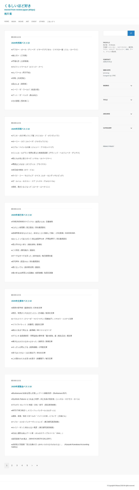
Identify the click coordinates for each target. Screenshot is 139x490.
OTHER (42, 21)
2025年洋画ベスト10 (20, 129)
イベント (109, 51)
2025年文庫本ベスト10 (21, 301)
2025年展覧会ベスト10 (21, 386)
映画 (127, 49)
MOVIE (20, 21)
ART (27, 21)
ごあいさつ (51, 21)
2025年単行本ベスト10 (21, 215)
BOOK (14, 21)
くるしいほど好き (19, 9)
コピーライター (122, 47)
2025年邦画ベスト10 (20, 43)
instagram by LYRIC (109, 75)
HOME (6, 21)
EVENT (34, 21)
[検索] (131, 33)
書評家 (131, 47)
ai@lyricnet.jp (107, 62)
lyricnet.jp (106, 73)
